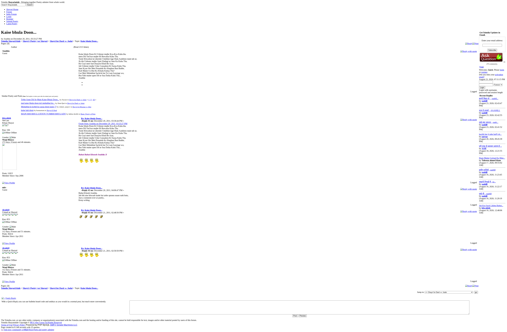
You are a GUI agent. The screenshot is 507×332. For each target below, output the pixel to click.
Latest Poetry (11, 24)
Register (9, 19)
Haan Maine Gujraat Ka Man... (492, 158)
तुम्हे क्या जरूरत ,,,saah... (488, 122)
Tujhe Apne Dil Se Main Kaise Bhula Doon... (40, 99)
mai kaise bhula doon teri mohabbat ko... (38, 103)
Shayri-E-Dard (52, 110)
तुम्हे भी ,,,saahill (485, 194)
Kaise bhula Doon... (89, 41)
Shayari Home (12, 9)
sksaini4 (5, 210)
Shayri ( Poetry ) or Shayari (35, 41)
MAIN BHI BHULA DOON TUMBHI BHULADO (43, 114)
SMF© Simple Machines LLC (63, 325)
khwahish (6, 118)
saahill (484, 101)
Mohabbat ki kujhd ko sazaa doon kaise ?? (38, 107)
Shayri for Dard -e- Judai (61, 41)
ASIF (484, 148)
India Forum (11, 14)
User (482, 67)
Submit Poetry (12, 21)
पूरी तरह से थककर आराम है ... (490, 146)
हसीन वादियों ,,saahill (487, 170)
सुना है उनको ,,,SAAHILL (489, 110)
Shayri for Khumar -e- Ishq (81, 107)
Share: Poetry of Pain (88, 114)
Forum (9, 12)
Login (8, 16)
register (484, 72)
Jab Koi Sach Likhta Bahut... (491, 205)
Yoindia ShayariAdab (10, 41)
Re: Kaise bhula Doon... (91, 118)
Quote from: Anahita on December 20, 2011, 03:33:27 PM (103, 124)
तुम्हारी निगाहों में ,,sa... (487, 182)
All (94, 100)
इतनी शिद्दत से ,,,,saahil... (488, 98)
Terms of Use (6, 325)
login (502, 70)
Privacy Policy (19, 325)
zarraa (485, 136)
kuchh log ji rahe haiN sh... (490, 134)
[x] (2, 330)
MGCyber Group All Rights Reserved (46, 322)
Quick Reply (10, 298)
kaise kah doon (27, 110)
